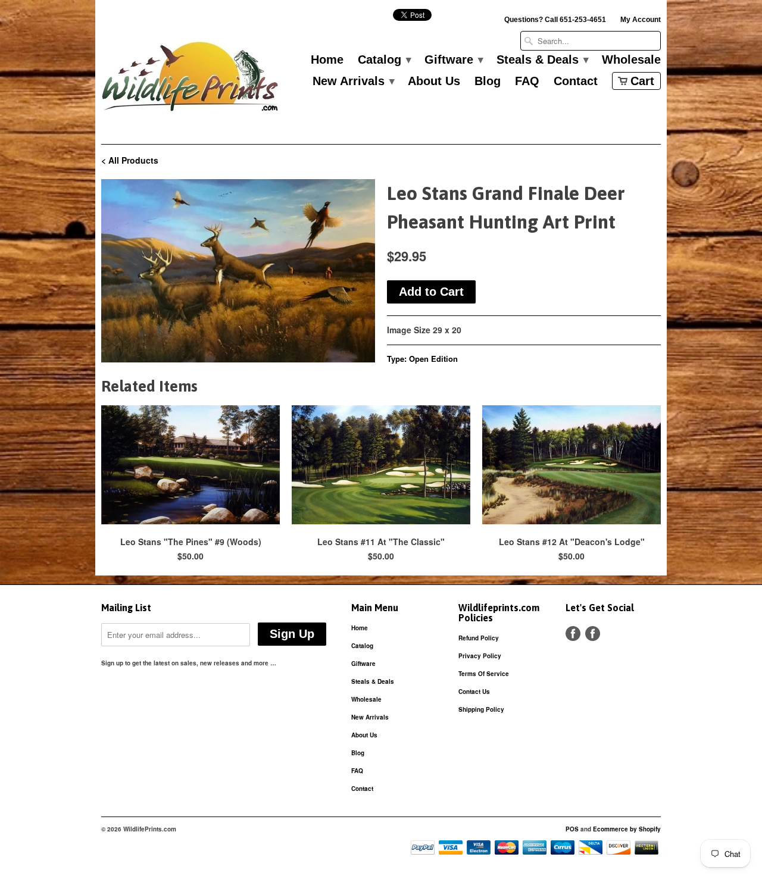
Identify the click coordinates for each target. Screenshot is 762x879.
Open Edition (433, 358)
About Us (434, 81)
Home (327, 60)
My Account (640, 19)
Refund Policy (478, 638)
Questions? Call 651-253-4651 (555, 19)
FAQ (527, 81)
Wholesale (631, 60)
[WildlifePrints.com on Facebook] (592, 633)
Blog (487, 81)
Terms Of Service (483, 674)
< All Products (129, 160)
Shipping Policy (481, 709)
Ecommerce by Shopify (627, 829)
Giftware (453, 60)
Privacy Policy (479, 656)
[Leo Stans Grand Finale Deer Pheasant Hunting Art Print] (238, 271)
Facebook (573, 633)
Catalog (384, 60)
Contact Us (474, 691)
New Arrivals (353, 81)
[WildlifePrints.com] (190, 79)
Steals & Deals (542, 60)
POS (572, 829)
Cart (642, 80)
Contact (576, 81)
